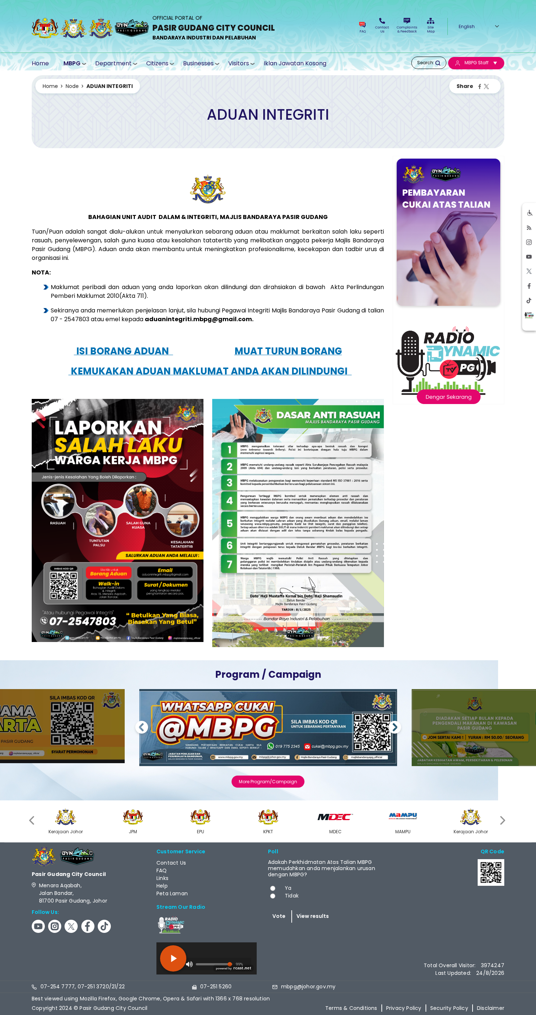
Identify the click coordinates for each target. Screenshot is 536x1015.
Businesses (198, 63)
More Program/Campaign (268, 781)
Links (162, 878)
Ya (288, 888)
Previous (141, 728)
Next (394, 728)
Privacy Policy (404, 1008)
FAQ (363, 31)
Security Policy (449, 1008)
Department (113, 63)
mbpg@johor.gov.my (308, 986)
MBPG (72, 63)
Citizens (157, 63)
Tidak (292, 895)
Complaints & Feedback (407, 29)
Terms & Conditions (351, 1008)
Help (162, 885)
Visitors (238, 63)
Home (40, 63)
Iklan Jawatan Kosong (295, 63)
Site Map (431, 29)
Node (72, 86)
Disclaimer (490, 1008)
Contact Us (382, 29)
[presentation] (32, 820)
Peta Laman (172, 893)
